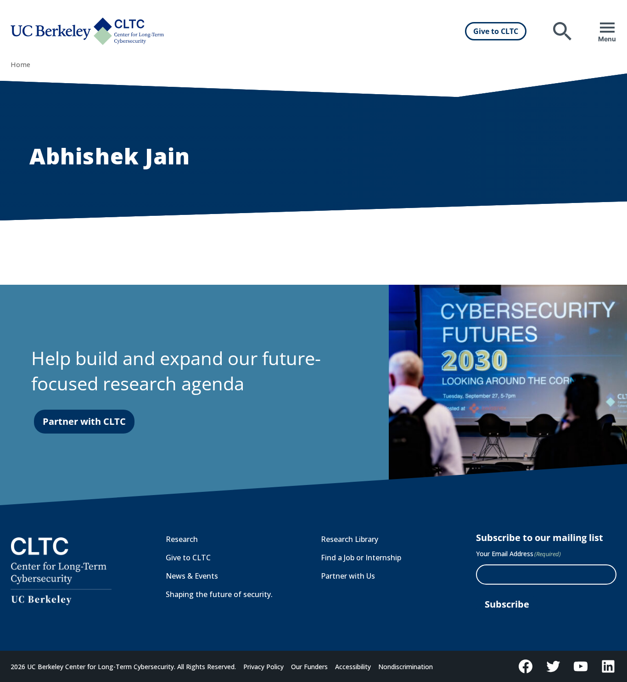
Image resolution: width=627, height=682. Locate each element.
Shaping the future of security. (219, 594)
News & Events (192, 576)
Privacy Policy (263, 666)
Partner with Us (348, 576)
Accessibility (353, 666)
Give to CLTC (495, 31)
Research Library (349, 539)
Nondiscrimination (405, 666)
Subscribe (507, 604)
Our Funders (309, 666)
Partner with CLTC (84, 421)
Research (182, 539)
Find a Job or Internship (361, 557)
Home (20, 64)
